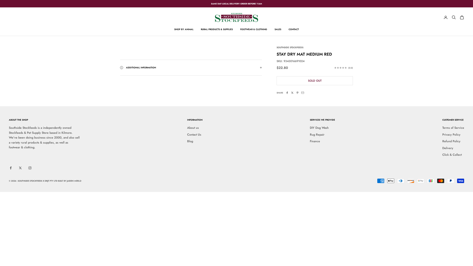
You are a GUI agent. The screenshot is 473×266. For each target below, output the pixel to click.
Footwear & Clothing (253, 29)
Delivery (447, 148)
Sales (278, 29)
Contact (294, 29)
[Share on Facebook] (287, 92)
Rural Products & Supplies (217, 29)
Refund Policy (451, 141)
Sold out (315, 81)
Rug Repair (317, 134)
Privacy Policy (451, 134)
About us (193, 128)
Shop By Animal (183, 29)
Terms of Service (453, 128)
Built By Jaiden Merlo (69, 180)
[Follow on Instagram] (30, 168)
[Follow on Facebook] (11, 168)
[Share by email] (302, 92)
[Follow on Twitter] (20, 168)
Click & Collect (452, 155)
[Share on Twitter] (292, 92)
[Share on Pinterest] (297, 92)
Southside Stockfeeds (290, 47)
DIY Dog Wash (319, 128)
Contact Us (194, 134)
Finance (315, 141)
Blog (190, 141)
